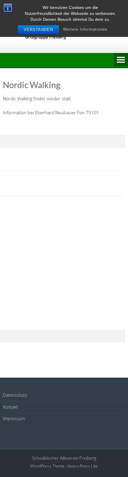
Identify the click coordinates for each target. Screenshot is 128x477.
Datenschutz (15, 395)
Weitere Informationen (85, 29)
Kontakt (10, 407)
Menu (121, 60)
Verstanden (38, 29)
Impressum (14, 418)
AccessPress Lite (82, 465)
